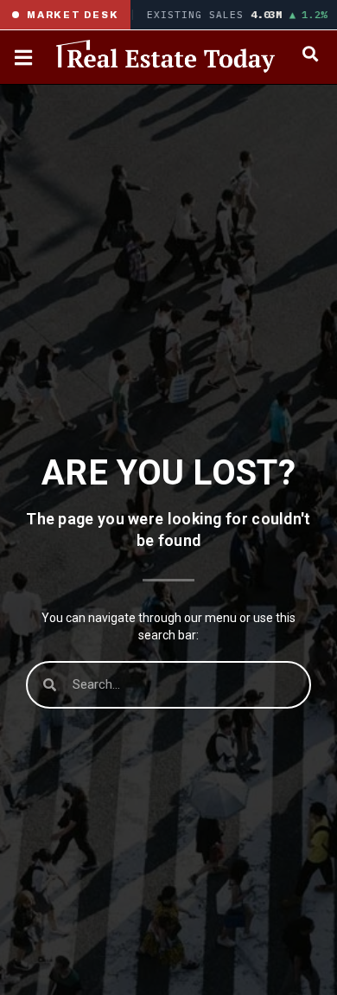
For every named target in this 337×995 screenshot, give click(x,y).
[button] (310, 53)
